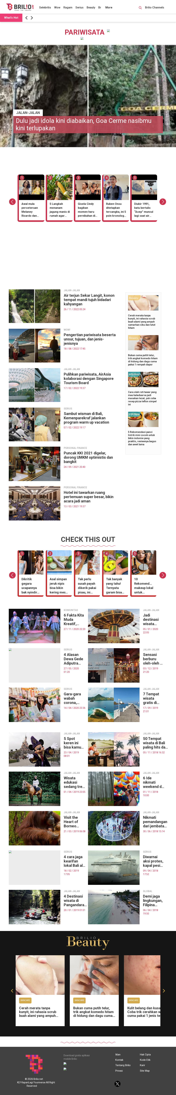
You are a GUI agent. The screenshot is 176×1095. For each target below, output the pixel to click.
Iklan (117, 1054)
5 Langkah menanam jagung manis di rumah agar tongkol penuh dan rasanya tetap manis (60, 210)
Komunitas (71, 610)
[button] (27, 18)
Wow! (67, 329)
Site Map (145, 1070)
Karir (142, 1065)
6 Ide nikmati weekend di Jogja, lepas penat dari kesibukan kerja (153, 782)
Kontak (119, 1059)
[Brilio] (20, 7)
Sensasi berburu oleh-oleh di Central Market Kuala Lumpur (153, 658)
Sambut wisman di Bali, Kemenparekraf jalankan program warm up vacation (86, 418)
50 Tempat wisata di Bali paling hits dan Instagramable (155, 742)
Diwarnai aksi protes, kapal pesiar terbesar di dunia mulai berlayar (153, 861)
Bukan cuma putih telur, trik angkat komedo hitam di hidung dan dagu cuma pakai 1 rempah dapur (93, 1014)
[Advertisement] (88, 262)
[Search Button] (140, 8)
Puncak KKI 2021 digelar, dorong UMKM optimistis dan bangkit (88, 457)
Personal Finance (75, 448)
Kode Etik (145, 1059)
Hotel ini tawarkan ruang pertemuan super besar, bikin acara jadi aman (88, 496)
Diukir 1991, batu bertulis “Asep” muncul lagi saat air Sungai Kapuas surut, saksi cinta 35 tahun (143, 210)
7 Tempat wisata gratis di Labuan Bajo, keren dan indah (152, 698)
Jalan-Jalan (28, 113)
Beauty (91, 7)
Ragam (67, 7)
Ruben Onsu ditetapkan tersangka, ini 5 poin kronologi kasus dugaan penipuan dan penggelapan (116, 210)
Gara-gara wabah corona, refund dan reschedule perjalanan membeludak (75, 698)
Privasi (119, 1070)
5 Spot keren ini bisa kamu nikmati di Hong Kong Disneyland (73, 742)
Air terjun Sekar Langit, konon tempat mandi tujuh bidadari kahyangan (89, 299)
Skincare (25, 1000)
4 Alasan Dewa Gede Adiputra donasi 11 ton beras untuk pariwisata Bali (73, 658)
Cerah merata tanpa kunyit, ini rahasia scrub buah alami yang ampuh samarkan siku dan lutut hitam (141, 321)
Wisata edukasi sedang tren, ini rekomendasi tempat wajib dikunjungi (75, 782)
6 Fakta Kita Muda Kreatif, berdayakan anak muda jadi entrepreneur (75, 619)
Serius (79, 7)
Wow (57, 7)
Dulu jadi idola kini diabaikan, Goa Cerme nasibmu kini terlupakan (83, 124)
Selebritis (45, 7)
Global (147, 891)
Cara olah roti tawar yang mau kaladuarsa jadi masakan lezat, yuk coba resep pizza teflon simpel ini (142, 398)
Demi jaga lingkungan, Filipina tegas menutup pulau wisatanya (153, 900)
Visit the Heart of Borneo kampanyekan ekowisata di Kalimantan (76, 821)
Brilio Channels (155, 7)
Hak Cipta (145, 1054)
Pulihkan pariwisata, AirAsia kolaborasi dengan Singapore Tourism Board (89, 378)
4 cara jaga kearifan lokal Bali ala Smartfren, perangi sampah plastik (74, 861)
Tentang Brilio (123, 1065)
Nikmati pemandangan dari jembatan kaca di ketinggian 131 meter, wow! (155, 821)
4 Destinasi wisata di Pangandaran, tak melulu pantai (75, 900)
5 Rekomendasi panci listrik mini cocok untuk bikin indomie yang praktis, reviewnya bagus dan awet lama (142, 438)
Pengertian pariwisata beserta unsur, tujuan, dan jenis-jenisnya (90, 339)
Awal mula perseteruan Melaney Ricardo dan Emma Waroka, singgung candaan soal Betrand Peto (31, 210)
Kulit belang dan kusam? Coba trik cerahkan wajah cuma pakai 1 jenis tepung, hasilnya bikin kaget (148, 1014)
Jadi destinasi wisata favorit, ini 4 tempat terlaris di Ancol (153, 619)
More (108, 7)
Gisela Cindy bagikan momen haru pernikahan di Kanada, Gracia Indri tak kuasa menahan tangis (87, 210)
